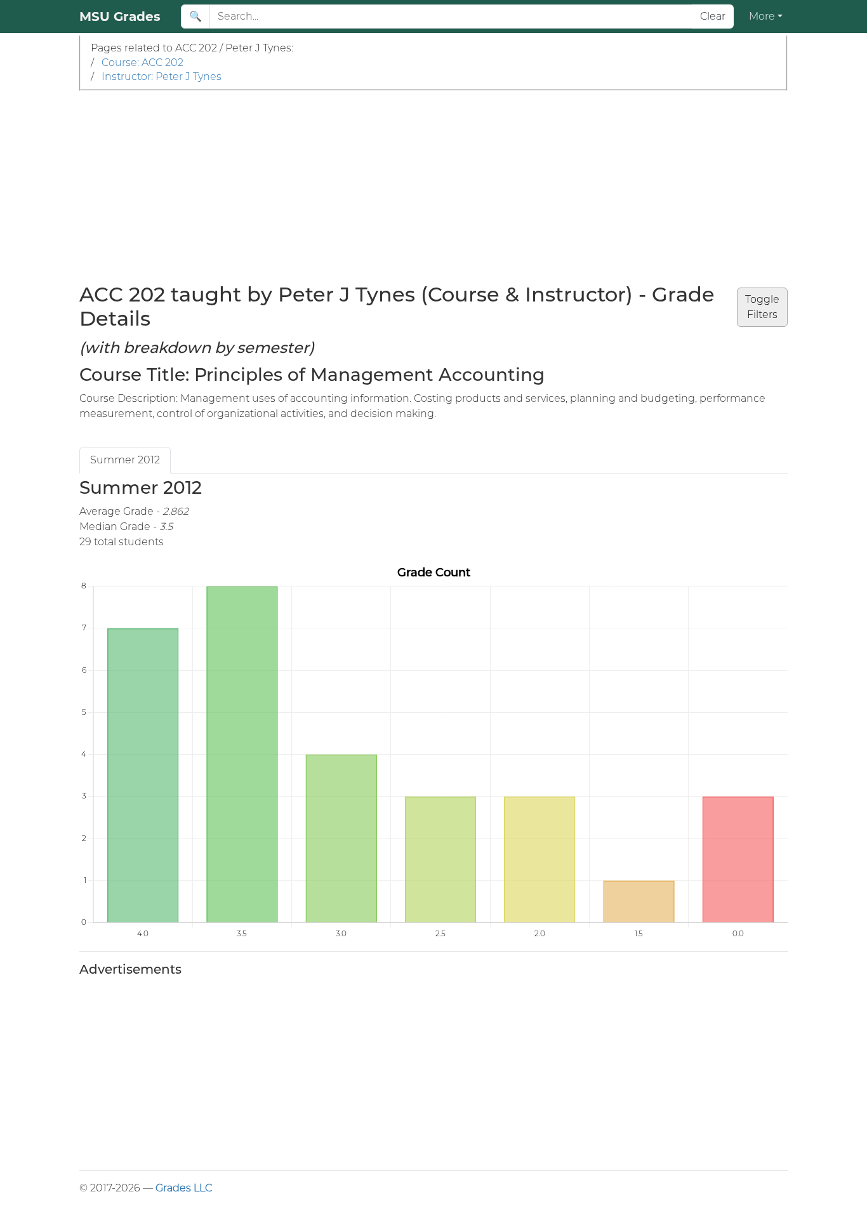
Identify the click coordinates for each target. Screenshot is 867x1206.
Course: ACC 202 (142, 62)
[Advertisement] (433, 186)
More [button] (762, 16)
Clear (712, 16)
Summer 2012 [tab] (125, 460)
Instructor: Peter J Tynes (162, 76)
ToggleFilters (762, 307)
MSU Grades (120, 16)
